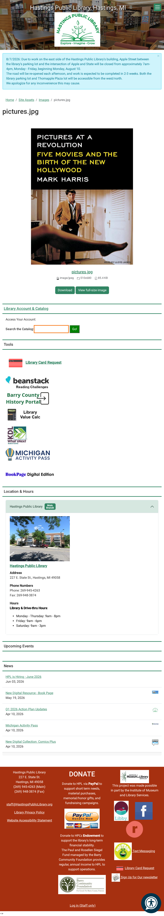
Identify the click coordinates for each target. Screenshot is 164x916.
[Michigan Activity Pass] (28, 454)
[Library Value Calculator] (25, 414)
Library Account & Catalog (26, 308)
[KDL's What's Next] (17, 434)
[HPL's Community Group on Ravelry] (134, 829)
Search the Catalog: (20, 329)
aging (151, 851)
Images (44, 100)
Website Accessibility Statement (29, 820)
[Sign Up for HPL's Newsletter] (116, 877)
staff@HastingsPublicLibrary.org (29, 804)
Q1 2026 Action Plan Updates (26, 709)
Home (10, 100)
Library (130, 868)
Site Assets (26, 100)
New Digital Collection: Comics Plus (31, 742)
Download (65, 290)
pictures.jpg (82, 271)
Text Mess (139, 851)
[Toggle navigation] (157, 7)
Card (138, 868)
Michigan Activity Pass (22, 725)
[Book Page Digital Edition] (30, 474)
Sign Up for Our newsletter (139, 877)
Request (148, 868)
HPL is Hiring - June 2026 (23, 677)
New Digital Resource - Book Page (29, 693)
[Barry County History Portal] (28, 398)
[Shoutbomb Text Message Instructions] (123, 851)
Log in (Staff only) (83, 905)
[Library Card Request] (120, 868)
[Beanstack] (27, 382)
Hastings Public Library (32, 506)
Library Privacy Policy (29, 812)
